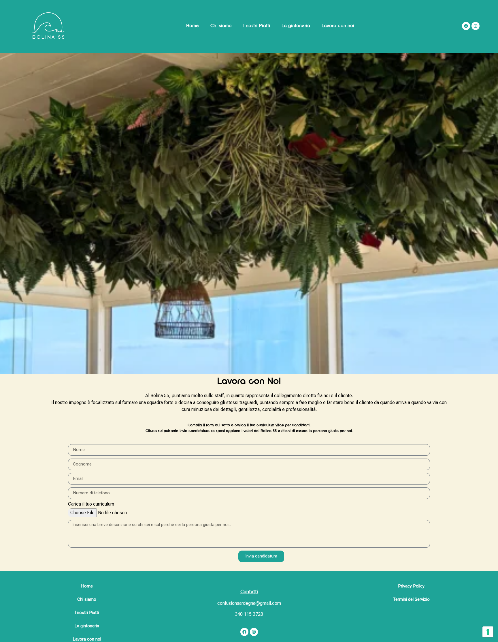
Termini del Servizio (411, 599)
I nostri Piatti (256, 26)
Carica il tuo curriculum (91, 504)
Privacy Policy (411, 586)
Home (192, 26)
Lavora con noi (338, 26)
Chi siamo (221, 26)
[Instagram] (254, 632)
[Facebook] (244, 632)
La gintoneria (296, 26)
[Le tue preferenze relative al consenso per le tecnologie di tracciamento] (487, 631)
